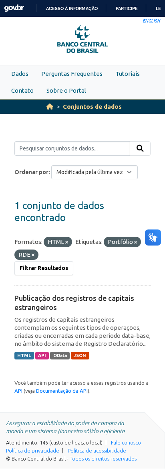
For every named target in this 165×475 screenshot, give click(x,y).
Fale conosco (126, 442)
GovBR (14, 8)
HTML (24, 355)
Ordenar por (31, 172)
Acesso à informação (72, 8)
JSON (80, 355)
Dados (19, 73)
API (42, 355)
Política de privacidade (32, 450)
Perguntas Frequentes (72, 73)
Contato (22, 90)
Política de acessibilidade (97, 450)
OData (60, 355)
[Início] (49, 106)
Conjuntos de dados (92, 106)
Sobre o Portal (66, 90)
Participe (127, 8)
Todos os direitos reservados (103, 458)
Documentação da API (62, 391)
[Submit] (140, 148)
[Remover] (66, 242)
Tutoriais (127, 73)
